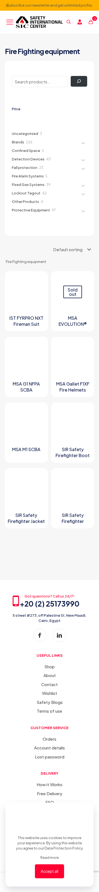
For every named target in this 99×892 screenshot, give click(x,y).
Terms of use (49, 710)
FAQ (49, 802)
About (49, 675)
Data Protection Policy (63, 848)
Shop (49, 666)
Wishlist (49, 693)
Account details (49, 747)
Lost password (49, 756)
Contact (49, 684)
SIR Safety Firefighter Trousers (73, 521)
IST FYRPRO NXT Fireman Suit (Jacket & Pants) (26, 324)
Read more (49, 857)
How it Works (49, 784)
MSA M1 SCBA (26, 449)
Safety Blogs (50, 702)
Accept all (49, 871)
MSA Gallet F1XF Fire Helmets (72, 387)
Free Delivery (49, 793)
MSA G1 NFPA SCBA (26, 387)
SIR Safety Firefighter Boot (73, 452)
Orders (49, 738)
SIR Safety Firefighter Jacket (26, 518)
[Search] (79, 81)
